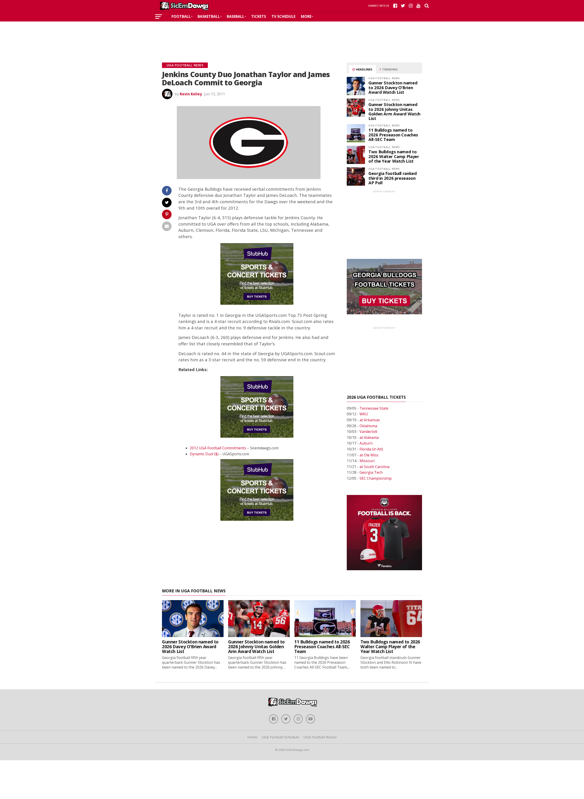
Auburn (366, 443)
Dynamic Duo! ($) (204, 453)
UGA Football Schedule (280, 737)
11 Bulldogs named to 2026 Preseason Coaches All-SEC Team (393, 134)
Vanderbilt (368, 431)
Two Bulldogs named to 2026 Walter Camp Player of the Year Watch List (393, 156)
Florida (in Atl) (371, 449)
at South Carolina (374, 466)
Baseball (235, 16)
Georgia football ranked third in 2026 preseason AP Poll (392, 177)
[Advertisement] (292, 35)
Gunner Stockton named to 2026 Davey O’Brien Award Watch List (392, 87)
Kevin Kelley (191, 93)
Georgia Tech (371, 472)
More (306, 16)
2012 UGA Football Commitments (218, 447)
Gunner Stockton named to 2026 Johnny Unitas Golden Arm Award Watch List (394, 111)
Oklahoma (368, 425)
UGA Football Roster (320, 737)
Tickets (258, 16)
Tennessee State (374, 408)
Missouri (367, 460)
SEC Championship (376, 478)
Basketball (209, 16)
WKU (364, 413)
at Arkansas (370, 419)
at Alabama (369, 437)
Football (181, 16)
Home (252, 737)
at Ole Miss (369, 455)
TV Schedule (283, 16)
